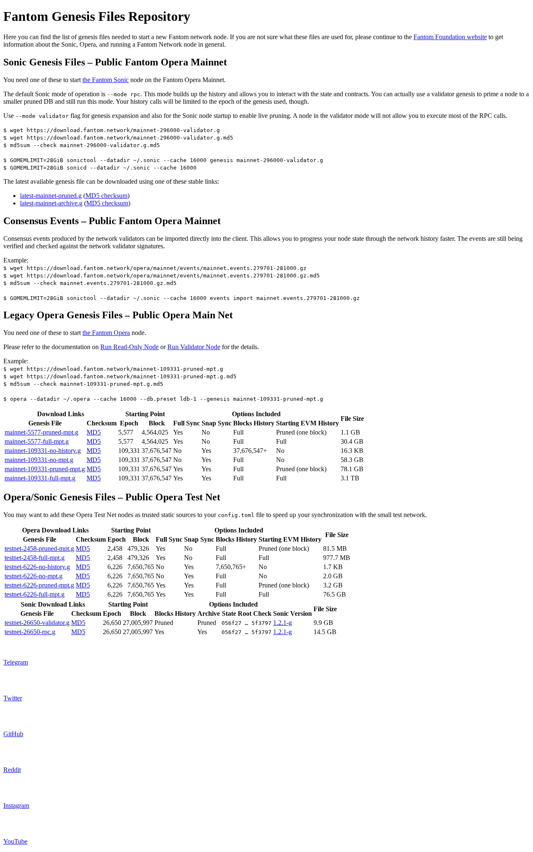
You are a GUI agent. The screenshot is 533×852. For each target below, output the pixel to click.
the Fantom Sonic (105, 79)
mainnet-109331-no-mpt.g (39, 459)
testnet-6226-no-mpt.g (33, 576)
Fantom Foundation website (450, 36)
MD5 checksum (106, 195)
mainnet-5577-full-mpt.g (37, 441)
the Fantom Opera (106, 332)
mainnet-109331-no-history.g (43, 450)
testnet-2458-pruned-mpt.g (39, 548)
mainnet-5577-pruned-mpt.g (41, 432)
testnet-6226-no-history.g (37, 566)
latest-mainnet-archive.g (51, 203)
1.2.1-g (282, 622)
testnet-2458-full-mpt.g (35, 557)
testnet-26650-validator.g (37, 622)
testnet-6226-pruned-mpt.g (39, 585)
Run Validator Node (193, 346)
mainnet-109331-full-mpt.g (40, 478)
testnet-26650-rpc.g (30, 631)
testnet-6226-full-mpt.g (35, 594)
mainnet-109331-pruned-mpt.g (45, 468)
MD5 (94, 432)
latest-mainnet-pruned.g (51, 195)
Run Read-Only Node (129, 346)
